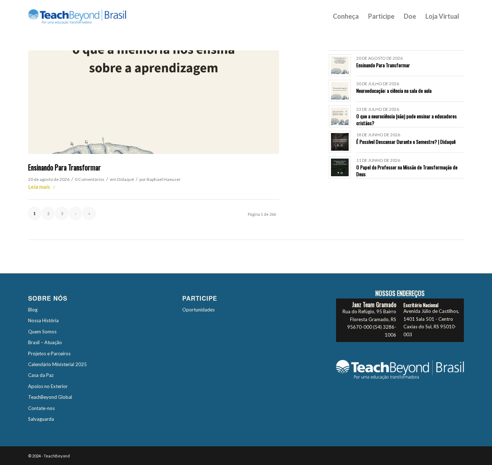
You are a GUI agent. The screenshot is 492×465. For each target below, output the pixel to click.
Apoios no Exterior (48, 386)
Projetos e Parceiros (49, 353)
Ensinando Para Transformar (64, 167)
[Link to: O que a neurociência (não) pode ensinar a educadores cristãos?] (340, 116)
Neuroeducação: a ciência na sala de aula (393, 90)
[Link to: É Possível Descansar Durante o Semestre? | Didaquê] (340, 142)
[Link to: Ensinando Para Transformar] (340, 65)
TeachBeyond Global (50, 397)
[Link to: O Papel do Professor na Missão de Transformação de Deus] (340, 167)
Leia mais (39, 186)
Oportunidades (198, 310)
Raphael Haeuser (164, 179)
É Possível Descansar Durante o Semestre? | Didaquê (406, 141)
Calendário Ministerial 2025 (57, 364)
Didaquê (125, 179)
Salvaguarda (41, 419)
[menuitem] (345, 16)
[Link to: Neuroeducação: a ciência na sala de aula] (340, 91)
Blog (32, 310)
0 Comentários (89, 179)
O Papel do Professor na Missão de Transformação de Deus (406, 170)
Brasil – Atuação (45, 342)
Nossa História (43, 320)
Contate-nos (41, 408)
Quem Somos (42, 331)
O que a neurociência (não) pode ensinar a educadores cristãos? (406, 119)
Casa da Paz (41, 375)
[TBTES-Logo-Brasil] (86, 16)
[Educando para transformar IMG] (153, 102)
